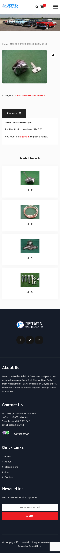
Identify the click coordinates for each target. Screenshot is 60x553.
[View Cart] (42, 7)
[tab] (14, 113)
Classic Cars (11, 466)
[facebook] (20, 340)
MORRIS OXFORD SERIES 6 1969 (25, 44)
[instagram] (39, 340)
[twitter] (29, 340)
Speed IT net (36, 546)
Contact (9, 477)
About (8, 461)
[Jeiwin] (10, 6)
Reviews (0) (14, 113)
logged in (25, 136)
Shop (7, 472)
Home (5, 44)
